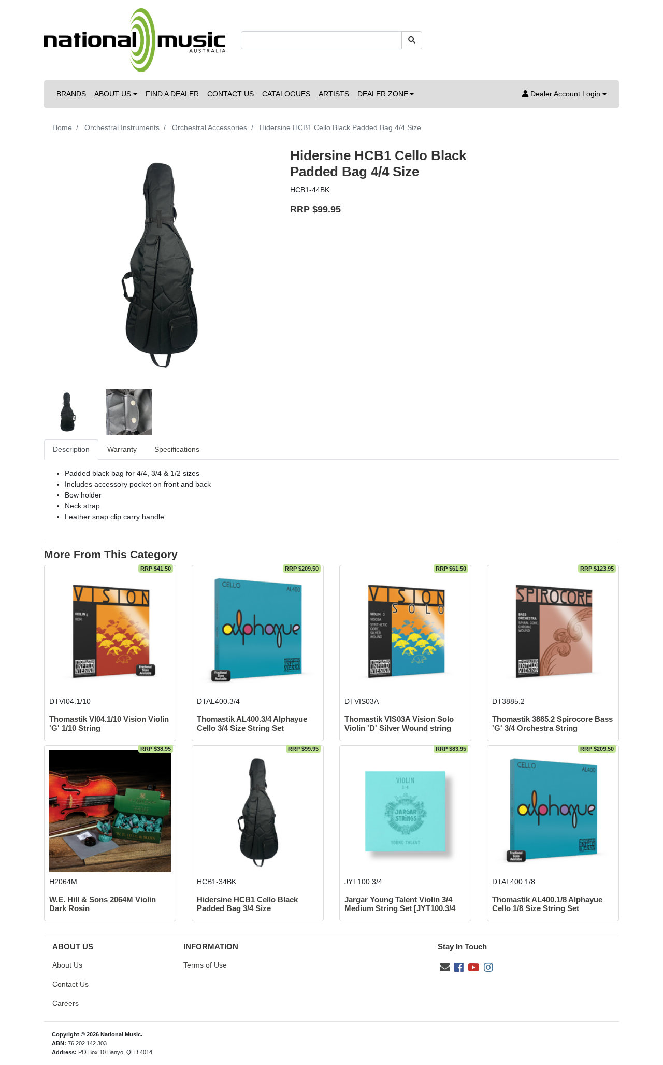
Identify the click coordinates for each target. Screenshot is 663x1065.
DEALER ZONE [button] (382, 94)
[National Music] (134, 39)
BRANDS (71, 94)
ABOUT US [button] (112, 94)
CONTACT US (230, 94)
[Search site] (411, 40)
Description (71, 449)
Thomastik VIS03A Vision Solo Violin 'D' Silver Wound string (399, 723)
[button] (564, 94)
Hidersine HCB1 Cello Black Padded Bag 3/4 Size (247, 904)
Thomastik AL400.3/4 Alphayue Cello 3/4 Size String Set (252, 723)
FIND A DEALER (172, 94)
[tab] (71, 449)
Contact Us (70, 984)
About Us (67, 965)
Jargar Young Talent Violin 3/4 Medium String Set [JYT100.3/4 (399, 904)
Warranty (122, 449)
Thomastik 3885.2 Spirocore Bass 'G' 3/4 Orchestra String (552, 723)
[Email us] (445, 967)
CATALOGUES (286, 94)
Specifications (176, 449)
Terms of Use (205, 965)
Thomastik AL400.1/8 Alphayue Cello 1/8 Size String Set (547, 904)
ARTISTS (334, 94)
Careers (65, 1003)
